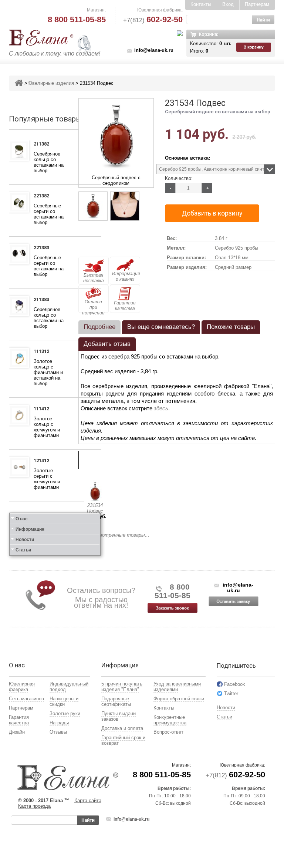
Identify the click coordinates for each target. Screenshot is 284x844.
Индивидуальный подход (69, 686)
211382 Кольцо (43, 145)
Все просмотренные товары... (113, 535)
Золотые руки (65, 713)
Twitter (231, 693)
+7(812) (153, 20)
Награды (59, 722)
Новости (25, 539)
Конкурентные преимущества (169, 719)
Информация (30, 529)
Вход (228, 4)
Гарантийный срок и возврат (123, 740)
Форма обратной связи (178, 698)
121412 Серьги (43, 461)
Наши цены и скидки (64, 701)
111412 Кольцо (43, 409)
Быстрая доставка (93, 278)
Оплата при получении (93, 306)
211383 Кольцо (43, 300)
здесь (161, 408)
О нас (22, 518)
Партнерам (257, 4)
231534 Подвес (95, 508)
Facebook (234, 684)
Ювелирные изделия (50, 83)
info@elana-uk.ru (153, 50)
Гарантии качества (125, 305)
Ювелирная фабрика (22, 686)
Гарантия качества (19, 719)
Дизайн (17, 732)
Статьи (23, 550)
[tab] (99, 327)
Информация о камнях (126, 276)
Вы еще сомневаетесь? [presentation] (161, 326)
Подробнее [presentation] (99, 326)
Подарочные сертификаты (116, 701)
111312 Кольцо (43, 352)
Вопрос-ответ (168, 732)
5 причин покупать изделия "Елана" (121, 686)
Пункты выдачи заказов (118, 716)
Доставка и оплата (122, 728)
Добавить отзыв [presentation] (107, 343)
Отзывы (58, 732)
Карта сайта (87, 800)
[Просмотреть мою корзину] (254, 47)
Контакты (200, 4)
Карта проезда (34, 806)
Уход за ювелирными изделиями (177, 686)
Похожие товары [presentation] (231, 326)
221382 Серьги (43, 196)
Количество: (179, 178)
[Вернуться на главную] (18, 83)
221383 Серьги (43, 248)
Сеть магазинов (26, 698)
